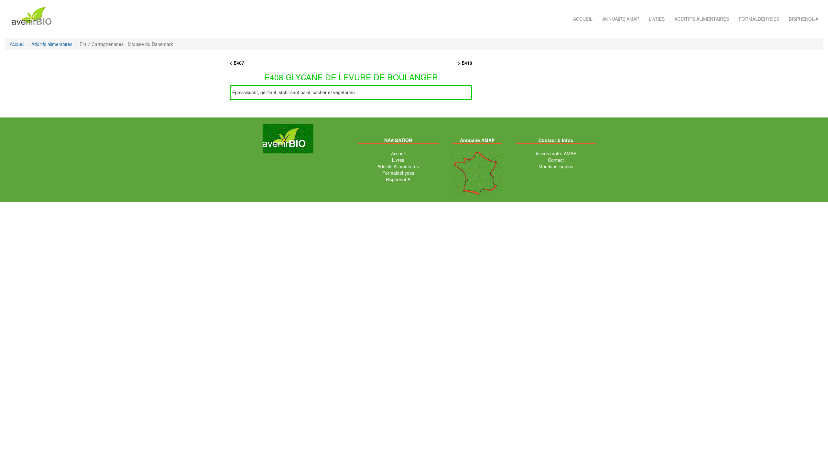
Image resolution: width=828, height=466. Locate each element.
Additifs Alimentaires (398, 166)
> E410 (465, 63)
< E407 (237, 63)
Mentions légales (556, 166)
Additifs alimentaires (701, 19)
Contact (556, 160)
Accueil (583, 19)
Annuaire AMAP (620, 19)
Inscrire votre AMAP (556, 153)
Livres (657, 19)
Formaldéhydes (759, 19)
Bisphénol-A (803, 19)
